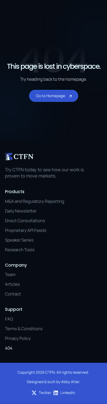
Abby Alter (70, 381)
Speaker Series (19, 240)
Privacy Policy (18, 338)
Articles (12, 284)
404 (8, 348)
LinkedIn (67, 392)
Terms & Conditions (24, 328)
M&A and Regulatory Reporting (34, 201)
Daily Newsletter (21, 211)
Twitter (45, 392)
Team (10, 274)
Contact (13, 294)
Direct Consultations (25, 220)
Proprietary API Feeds (25, 230)
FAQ (9, 319)
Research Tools (20, 250)
